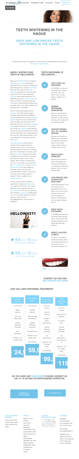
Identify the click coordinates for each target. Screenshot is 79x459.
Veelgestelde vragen (29, 445)
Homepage (26, 427)
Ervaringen (26, 449)
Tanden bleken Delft (11, 420)
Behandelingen (27, 438)
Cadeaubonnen (27, 447)
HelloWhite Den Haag (29, 440)
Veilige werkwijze (28, 443)
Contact (25, 452)
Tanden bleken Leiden (11, 422)
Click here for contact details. (39, 64)
